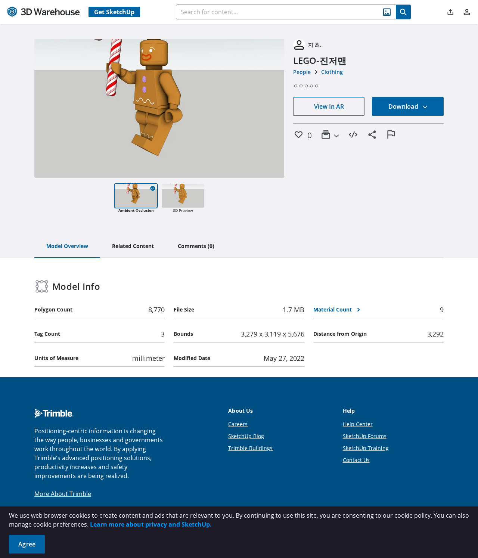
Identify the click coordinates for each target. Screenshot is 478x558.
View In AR (329, 106)
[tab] (67, 246)
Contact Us (356, 460)
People (302, 71)
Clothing (332, 71)
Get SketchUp (114, 12)
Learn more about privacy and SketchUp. (151, 524)
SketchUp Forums (365, 436)
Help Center (358, 424)
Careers (238, 424)
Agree (26, 544)
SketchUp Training (366, 448)
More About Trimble (62, 494)
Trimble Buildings (250, 448)
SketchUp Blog (246, 436)
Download (404, 106)
